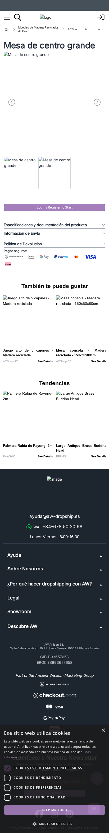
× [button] (103, 730)
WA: (58, 526)
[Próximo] (99, 29)
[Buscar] (17, 17)
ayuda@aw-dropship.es (54, 516)
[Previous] (86, 29)
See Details (45, 361)
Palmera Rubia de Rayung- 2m (28, 446)
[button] (54, 824)
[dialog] (54, 779)
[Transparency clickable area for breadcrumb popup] (34, 29)
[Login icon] (101, 17)
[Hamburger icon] (7, 17)
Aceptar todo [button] (54, 810)
